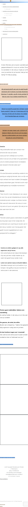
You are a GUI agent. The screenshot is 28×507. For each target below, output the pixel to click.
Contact (5, 34)
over (4, 23)
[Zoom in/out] (4, 504)
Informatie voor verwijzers (10, 31)
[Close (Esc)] (0, 504)
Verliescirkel (7, 9)
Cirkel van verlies (8, 13)
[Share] (1, 504)
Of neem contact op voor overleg (7, 457)
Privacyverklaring (4, 478)
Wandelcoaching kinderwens (11, 6)
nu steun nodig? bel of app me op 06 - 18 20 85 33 (11, 24)
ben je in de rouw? (4, 84)
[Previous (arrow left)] (0, 506)
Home (4, 3)
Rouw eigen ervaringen (10, 27)
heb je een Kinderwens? (5, 103)
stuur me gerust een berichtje (6, 344)
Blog (6, 29)
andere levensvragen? (5, 125)
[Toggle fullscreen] (3, 504)
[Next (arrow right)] (1, 506)
